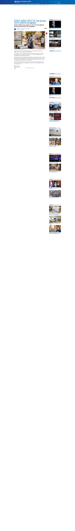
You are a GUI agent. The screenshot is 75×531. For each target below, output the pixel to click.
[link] (55, 29)
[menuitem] (15, 3)
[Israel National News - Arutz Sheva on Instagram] (57, 3)
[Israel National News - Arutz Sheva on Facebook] (56, 3)
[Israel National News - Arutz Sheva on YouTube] (59, 3)
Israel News (23, 3)
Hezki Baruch (18, 28)
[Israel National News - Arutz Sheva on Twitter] (54, 3)
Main (15, 3)
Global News (28, 3)
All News (18, 3)
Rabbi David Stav (22, 29)
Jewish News (32, 3)
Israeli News (20, 19)
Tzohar (18, 29)
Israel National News (16, 19)
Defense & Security (37, 3)
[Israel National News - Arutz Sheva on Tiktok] (60, 3)
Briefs (20, 3)
